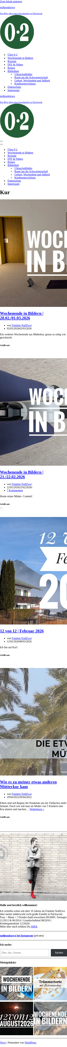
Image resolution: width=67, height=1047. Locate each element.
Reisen (11, 67)
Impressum (13, 90)
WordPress (30, 1042)
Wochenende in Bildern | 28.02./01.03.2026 (21, 315)
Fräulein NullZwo (21, 325)
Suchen (59, 952)
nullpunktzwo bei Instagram (16, 935)
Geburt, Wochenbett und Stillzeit (32, 80)
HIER (34, 926)
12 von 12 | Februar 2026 (22, 631)
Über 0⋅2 (12, 54)
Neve (3, 1042)
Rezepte (12, 61)
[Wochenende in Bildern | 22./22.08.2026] (16, 984)
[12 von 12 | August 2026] (16, 1019)
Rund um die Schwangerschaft (31, 77)
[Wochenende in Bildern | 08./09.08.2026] (50, 1019)
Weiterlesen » (37, 809)
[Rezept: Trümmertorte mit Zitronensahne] (50, 984)
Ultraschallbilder (23, 74)
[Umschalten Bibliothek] (60, 165)
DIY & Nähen (15, 64)
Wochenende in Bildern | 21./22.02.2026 (21, 474)
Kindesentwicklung (25, 83)
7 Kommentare (15, 490)
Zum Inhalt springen (11, 1)
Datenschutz (14, 86)
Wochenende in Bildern (20, 58)
